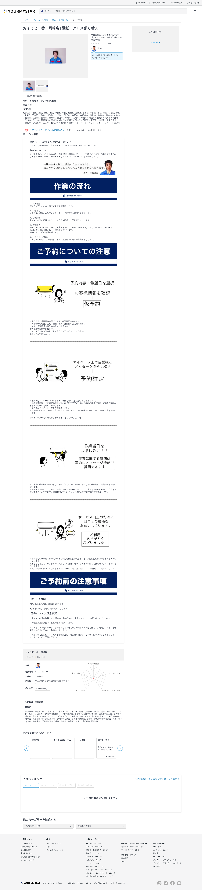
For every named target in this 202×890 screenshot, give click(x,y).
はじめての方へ (141, 3)
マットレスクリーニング (130, 850)
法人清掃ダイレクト (54, 850)
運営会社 (119, 883)
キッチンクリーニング (94, 857)
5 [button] (79, 761)
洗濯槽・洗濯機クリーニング (97, 850)
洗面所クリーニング (93, 860)
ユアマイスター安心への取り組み (46, 130)
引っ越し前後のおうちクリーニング (99, 876)
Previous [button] (27, 748)
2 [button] (70, 761)
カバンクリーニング (160, 850)
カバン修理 (157, 847)
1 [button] (68, 761)
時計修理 (156, 866)
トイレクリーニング (93, 863)
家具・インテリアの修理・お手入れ (134, 843)
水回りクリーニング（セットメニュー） (101, 873)
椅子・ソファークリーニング (132, 847)
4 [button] (76, 761)
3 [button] (73, 761)
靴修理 (155, 853)
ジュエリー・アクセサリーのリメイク (167, 863)
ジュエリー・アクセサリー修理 (164, 860)
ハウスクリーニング (93, 843)
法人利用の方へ (26, 850)
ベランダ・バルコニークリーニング (99, 870)
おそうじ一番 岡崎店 (41, 28)
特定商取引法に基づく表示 (104, 883)
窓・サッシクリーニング (95, 866)
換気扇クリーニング (93, 853)
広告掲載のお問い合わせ (30, 857)
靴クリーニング (159, 857)
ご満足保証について (159, 3)
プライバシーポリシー (84, 883)
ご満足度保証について (29, 847)
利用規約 (71, 883)
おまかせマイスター (53, 843)
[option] (40, 748)
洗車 (123, 861)
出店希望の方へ (177, 3)
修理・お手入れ (159, 843)
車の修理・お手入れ (128, 855)
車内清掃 (124, 858)
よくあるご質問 (193, 3)
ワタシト (49, 847)
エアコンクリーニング (94, 847)
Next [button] (120, 748)
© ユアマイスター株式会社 (53, 883)
